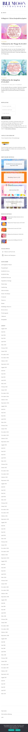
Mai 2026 (3, 338)
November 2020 (5, 551)
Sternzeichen (4, 309)
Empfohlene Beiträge (6, 280)
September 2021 (5, 519)
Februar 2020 (4, 580)
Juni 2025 (3, 373)
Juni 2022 (3, 490)
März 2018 (3, 654)
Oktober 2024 (4, 399)
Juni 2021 (3, 528)
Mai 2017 (3, 687)
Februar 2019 (4, 619)
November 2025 (5, 357)
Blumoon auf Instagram (9, 255)
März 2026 (3, 344)
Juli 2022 (3, 487)
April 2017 (3, 690)
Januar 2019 (4, 622)
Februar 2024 (4, 425)
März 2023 (3, 461)
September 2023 (5, 441)
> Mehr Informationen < (14, 728)
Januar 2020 (4, 583)
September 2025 (5, 364)
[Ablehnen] (26, 728)
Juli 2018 (3, 642)
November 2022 (5, 474)
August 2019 (4, 600)
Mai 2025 (3, 377)
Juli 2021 (3, 525)
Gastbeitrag (4, 287)
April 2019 (3, 613)
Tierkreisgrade (4, 313)
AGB (2, 717)
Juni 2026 (3, 335)
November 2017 (5, 667)
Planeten (3, 300)
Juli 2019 (3, 603)
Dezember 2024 (5, 393)
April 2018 (3, 651)
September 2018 (5, 635)
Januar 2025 (4, 390)
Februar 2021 (4, 541)
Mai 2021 (3, 532)
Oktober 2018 (4, 632)
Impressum (4, 711)
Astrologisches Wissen (6, 264)
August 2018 (4, 638)
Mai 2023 (3, 454)
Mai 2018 (3, 648)
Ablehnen (18, 730)
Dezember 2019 (5, 587)
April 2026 (3, 341)
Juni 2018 (3, 645)
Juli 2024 (3, 409)
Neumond (3, 297)
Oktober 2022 (4, 477)
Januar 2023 (4, 467)
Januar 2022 (4, 506)
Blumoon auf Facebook (9, 251)
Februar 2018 (4, 658)
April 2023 (3, 457)
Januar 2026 (4, 351)
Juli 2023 (3, 448)
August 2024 (4, 406)
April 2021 (3, 535)
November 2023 (5, 435)
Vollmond (4, 41)
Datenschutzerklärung (6, 714)
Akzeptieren (11, 730)
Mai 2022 (3, 493)
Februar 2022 (4, 503)
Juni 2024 (3, 412)
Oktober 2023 (4, 438)
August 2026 (4, 328)
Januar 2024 (4, 428)
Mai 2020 (3, 571)
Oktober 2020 (4, 554)
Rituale (2, 303)
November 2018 (5, 629)
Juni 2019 (3, 606)
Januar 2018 (4, 661)
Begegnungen (4, 268)
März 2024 (3, 422)
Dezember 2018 (4, 625)
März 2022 (3, 499)
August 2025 (4, 367)
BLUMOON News (5, 271)
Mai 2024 (3, 415)
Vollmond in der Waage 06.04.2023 (13, 44)
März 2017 (3, 693)
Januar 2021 (4, 545)
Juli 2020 (3, 564)
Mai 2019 (3, 609)
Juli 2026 (3, 332)
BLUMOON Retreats (6, 277)
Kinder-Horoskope (5, 293)
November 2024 (5, 396)
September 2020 (5, 558)
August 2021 (4, 522)
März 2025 (3, 383)
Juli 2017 (3, 680)
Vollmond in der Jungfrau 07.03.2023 (10, 81)
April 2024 (3, 419)
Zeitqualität (4, 319)
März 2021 (3, 538)
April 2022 (3, 496)
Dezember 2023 (5, 432)
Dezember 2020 (5, 548)
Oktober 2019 (4, 593)
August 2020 (4, 561)
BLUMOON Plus (5, 274)
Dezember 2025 (5, 354)
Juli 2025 (3, 370)
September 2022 (5, 480)
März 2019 (3, 616)
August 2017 (4, 677)
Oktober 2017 (4, 671)
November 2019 (5, 590)
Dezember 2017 (4, 664)
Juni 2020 (3, 567)
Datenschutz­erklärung (10, 128)
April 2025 (3, 380)
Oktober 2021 (4, 516)
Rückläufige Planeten (6, 306)
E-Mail (7, 148)
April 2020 (3, 574)
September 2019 (5, 596)
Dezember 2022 (5, 470)
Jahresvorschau (4, 290)
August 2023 (4, 445)
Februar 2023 (4, 464)
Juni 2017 (3, 684)
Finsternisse (4, 284)
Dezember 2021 (4, 509)
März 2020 (3, 577)
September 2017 (5, 674)
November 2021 (5, 512)
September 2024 (5, 403)
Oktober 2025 (4, 361)
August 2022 (4, 483)
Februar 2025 (4, 386)
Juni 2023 (3, 451)
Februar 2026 (4, 348)
